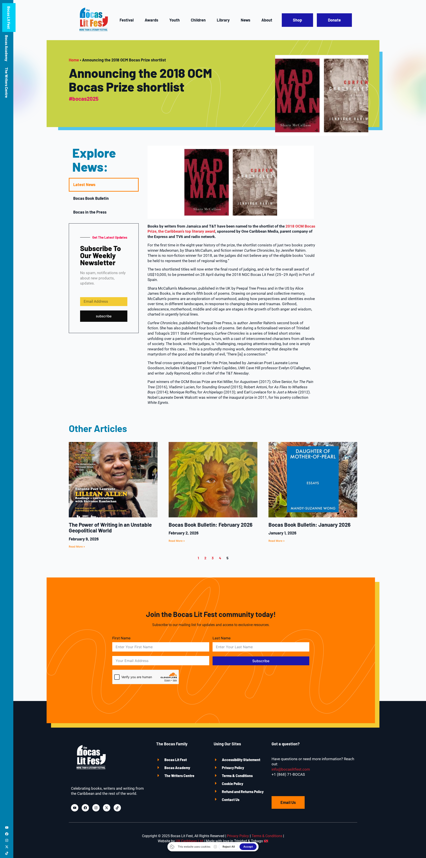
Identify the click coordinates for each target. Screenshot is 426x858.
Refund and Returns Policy (243, 791)
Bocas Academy (6, 48)
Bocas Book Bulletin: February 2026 (210, 524)
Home (74, 59)
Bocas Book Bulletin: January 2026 (309, 524)
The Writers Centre (6, 82)
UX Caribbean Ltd (189, 841)
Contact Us (230, 799)
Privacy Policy (233, 768)
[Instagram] (6, 840)
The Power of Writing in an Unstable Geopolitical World (110, 527)
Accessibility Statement (241, 760)
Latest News (84, 184)
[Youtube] (6, 827)
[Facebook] (6, 834)
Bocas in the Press (89, 212)
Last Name (222, 638)
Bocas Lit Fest (9, 17)
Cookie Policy (232, 783)
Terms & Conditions (237, 776)
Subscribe (260, 661)
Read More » (77, 546)
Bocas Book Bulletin (91, 198)
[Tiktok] (6, 853)
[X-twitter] (6, 846)
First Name (121, 638)
